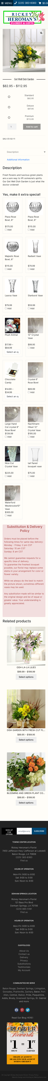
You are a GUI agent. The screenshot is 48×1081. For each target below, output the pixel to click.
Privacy (24, 960)
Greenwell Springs (25, 998)
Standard (29, 95)
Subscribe (39, 831)
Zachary (29, 991)
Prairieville (18, 991)
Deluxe (30, 105)
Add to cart (32, 126)
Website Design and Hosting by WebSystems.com (29, 1077)
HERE (30, 1017)
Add (9, 229)
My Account (24, 970)
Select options (26, 677)
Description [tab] (13, 152)
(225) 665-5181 (24, 909)
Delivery (24, 957)
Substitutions (24, 963)
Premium (29, 116)
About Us (24, 950)
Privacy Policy (33, 1075)
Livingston (40, 988)
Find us (24, 860)
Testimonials (24, 967)
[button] (41, 33)
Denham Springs (25, 988)
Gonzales (7, 991)
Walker (21, 995)
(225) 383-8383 (24, 857)
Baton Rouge (9, 988)
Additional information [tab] (18, 159)
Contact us (24, 954)
